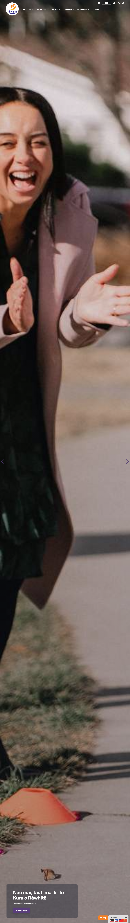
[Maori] (112, 920)
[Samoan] (121, 920)
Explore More (21, 910)
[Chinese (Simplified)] (125, 920)
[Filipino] (116, 920)
